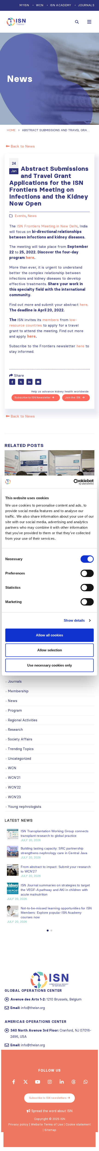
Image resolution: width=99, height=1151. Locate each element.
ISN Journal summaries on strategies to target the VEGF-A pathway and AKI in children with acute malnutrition (55, 889)
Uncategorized (19, 758)
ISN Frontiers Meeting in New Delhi (47, 226)
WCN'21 (14, 777)
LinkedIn (29, 382)
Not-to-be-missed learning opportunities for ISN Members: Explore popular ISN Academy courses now (56, 912)
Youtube (37, 1082)
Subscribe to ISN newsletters (48, 1097)
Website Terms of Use (47, 1124)
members (50, 319)
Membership (18, 691)
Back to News (22, 146)
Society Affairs (20, 739)
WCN (39, 5)
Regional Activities (22, 720)
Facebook (12, 382)
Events (20, 216)
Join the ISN (73, 397)
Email (38, 382)
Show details (74, 620)
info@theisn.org (33, 1008)
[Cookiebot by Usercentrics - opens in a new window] (73, 482)
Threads (73, 1082)
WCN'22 (14, 787)
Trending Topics (21, 749)
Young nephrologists (24, 806)
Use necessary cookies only (49, 665)
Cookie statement (78, 1124)
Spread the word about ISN (52, 1111)
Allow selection (49, 650)
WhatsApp (85, 1082)
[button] (48, 930)
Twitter (21, 382)
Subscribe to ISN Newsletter (33, 397)
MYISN (24, 5)
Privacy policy (18, 1124)
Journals (86, 5)
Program (15, 710)
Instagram (49, 1082)
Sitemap (50, 1130)
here (83, 304)
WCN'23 (14, 797)
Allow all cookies (49, 635)
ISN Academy (60, 5)
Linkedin (61, 1082)
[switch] (87, 573)
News (32, 216)
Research (15, 729)
